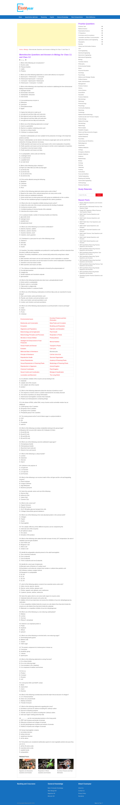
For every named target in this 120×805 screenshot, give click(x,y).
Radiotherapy (82, 158)
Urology (80, 149)
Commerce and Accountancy (86, 35)
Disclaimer (81, 796)
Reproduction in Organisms (28, 366)
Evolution (23, 348)
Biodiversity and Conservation (29, 323)
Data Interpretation (77, 17)
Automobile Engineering (84, 180)
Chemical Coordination (27, 369)
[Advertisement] (46, 34)
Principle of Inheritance (27, 354)
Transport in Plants (55, 345)
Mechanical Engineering (84, 57)
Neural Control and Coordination (30, 372)
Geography (81, 42)
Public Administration (84, 81)
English (52, 17)
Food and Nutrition (83, 174)
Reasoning (44, 17)
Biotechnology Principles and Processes (32, 335)
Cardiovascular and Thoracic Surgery (88, 116)
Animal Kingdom (54, 366)
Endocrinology (82, 119)
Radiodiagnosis (82, 143)
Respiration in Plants (56, 335)
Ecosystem (24, 326)
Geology (80, 165)
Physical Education (83, 70)
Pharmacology (82, 103)
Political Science (82, 79)
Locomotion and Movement (28, 375)
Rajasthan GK (51, 793)
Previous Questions (83, 185)
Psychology (81, 75)
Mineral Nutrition (54, 341)
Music (80, 68)
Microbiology (82, 99)
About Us (81, 788)
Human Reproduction (27, 360)
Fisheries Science (83, 61)
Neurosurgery (82, 127)
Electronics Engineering (84, 55)
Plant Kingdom (54, 369)
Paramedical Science (84, 31)
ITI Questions (82, 33)
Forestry (80, 169)
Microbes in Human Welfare (29, 337)
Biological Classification (57, 372)
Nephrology (81, 125)
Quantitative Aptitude (31, 17)
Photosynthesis (54, 337)
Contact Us (81, 790)
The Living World (55, 375)
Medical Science (82, 28)
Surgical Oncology (83, 134)
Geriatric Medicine (83, 154)
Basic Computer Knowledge (55, 788)
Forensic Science (83, 86)
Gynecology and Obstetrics (85, 141)
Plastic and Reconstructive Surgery (87, 132)
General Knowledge (62, 17)
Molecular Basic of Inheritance (29, 351)
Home (20, 17)
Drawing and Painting (84, 178)
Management (82, 83)
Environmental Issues (27, 319)
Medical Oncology (83, 121)
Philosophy (81, 64)
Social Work (81, 92)
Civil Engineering (82, 50)
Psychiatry (81, 138)
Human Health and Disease (29, 345)
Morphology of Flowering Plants (59, 363)
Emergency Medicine (84, 152)
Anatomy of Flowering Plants (58, 360)
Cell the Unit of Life (55, 354)
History (80, 88)
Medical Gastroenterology (85, 114)
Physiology (81, 105)
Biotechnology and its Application (30, 332)
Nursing (80, 44)
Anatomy (80, 156)
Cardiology (81, 112)
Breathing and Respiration (57, 326)
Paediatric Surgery (83, 130)
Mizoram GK (51, 796)
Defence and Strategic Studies (86, 77)
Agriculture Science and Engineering (88, 39)
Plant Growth (53, 332)
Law (79, 48)
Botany (80, 160)
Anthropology (82, 182)
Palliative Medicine (83, 147)
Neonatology (81, 123)
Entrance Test (82, 26)
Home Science (82, 90)
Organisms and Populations (29, 329)
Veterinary (81, 167)
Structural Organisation (56, 357)
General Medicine (83, 136)
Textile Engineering (83, 176)
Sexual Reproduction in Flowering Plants (32, 363)
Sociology (81, 72)
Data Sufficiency (90, 17)
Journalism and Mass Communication (88, 37)
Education (81, 94)
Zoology (80, 163)
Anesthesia (81, 145)
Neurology (81, 110)
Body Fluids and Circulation (58, 323)
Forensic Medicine (83, 97)
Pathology (81, 101)
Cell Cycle (53, 348)
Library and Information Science (87, 46)
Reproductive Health (26, 357)
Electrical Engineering (84, 53)
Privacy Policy (82, 793)
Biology (26, 49)
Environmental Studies (84, 66)
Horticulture (81, 171)
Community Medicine (84, 108)
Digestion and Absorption (57, 329)
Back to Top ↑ (99, 803)
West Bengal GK (52, 790)
